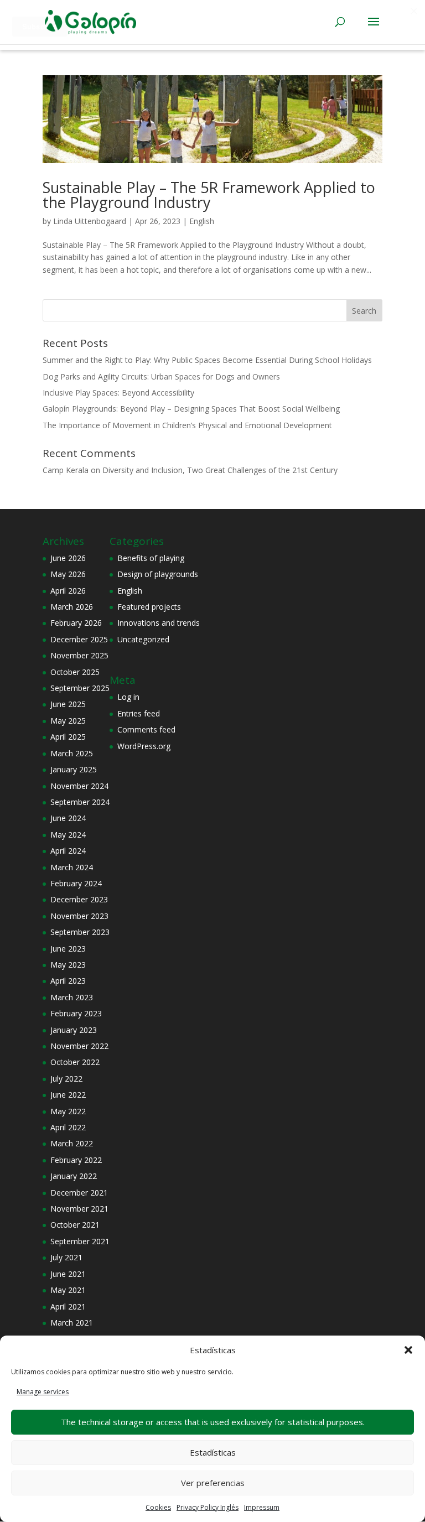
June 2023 (68, 948)
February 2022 (76, 1160)
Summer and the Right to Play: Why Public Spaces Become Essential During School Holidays (207, 360)
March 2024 (71, 867)
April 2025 (68, 736)
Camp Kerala (66, 470)
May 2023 (68, 964)
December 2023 (79, 899)
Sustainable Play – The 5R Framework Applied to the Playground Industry (209, 194)
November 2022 (79, 1046)
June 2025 (68, 704)
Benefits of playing (150, 558)
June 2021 (68, 1274)
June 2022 (68, 1094)
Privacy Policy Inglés (208, 1507)
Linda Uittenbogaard (89, 221)
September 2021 (80, 1241)
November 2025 (79, 655)
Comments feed (146, 729)
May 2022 (68, 1111)
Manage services (43, 1391)
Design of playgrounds (157, 574)
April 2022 (68, 1127)
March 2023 (71, 997)
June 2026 (68, 558)
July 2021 (66, 1257)
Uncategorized (143, 639)
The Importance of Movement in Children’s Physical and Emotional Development (187, 425)
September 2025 (80, 688)
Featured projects (149, 606)
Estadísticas (213, 1452)
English (201, 221)
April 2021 (68, 1306)
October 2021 (75, 1224)
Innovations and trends (158, 622)
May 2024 (68, 834)
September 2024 (80, 802)
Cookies (158, 1507)
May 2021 (68, 1290)
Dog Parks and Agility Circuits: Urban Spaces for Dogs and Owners (161, 376)
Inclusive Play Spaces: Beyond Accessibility (118, 392)
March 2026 (71, 606)
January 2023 (73, 1030)
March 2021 (71, 1322)
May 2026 (68, 574)
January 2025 (73, 769)
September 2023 (80, 932)
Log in (128, 697)
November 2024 (79, 786)
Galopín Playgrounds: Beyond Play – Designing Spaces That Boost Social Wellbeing (191, 408)
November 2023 (79, 916)
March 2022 (71, 1143)
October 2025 (75, 672)
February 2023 (76, 1013)
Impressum (261, 1507)
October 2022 (75, 1062)
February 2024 (76, 883)
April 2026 (68, 590)
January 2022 (73, 1176)
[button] (408, 1349)
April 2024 (68, 850)
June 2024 (68, 818)
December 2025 (79, 639)
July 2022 (66, 1078)
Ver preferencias (213, 1482)
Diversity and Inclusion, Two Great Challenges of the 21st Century (220, 470)
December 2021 (79, 1192)
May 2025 (68, 720)
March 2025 (71, 753)
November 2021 (79, 1208)
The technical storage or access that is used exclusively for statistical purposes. (213, 1421)
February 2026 (76, 622)
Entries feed (138, 713)
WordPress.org (143, 746)
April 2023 (68, 980)
